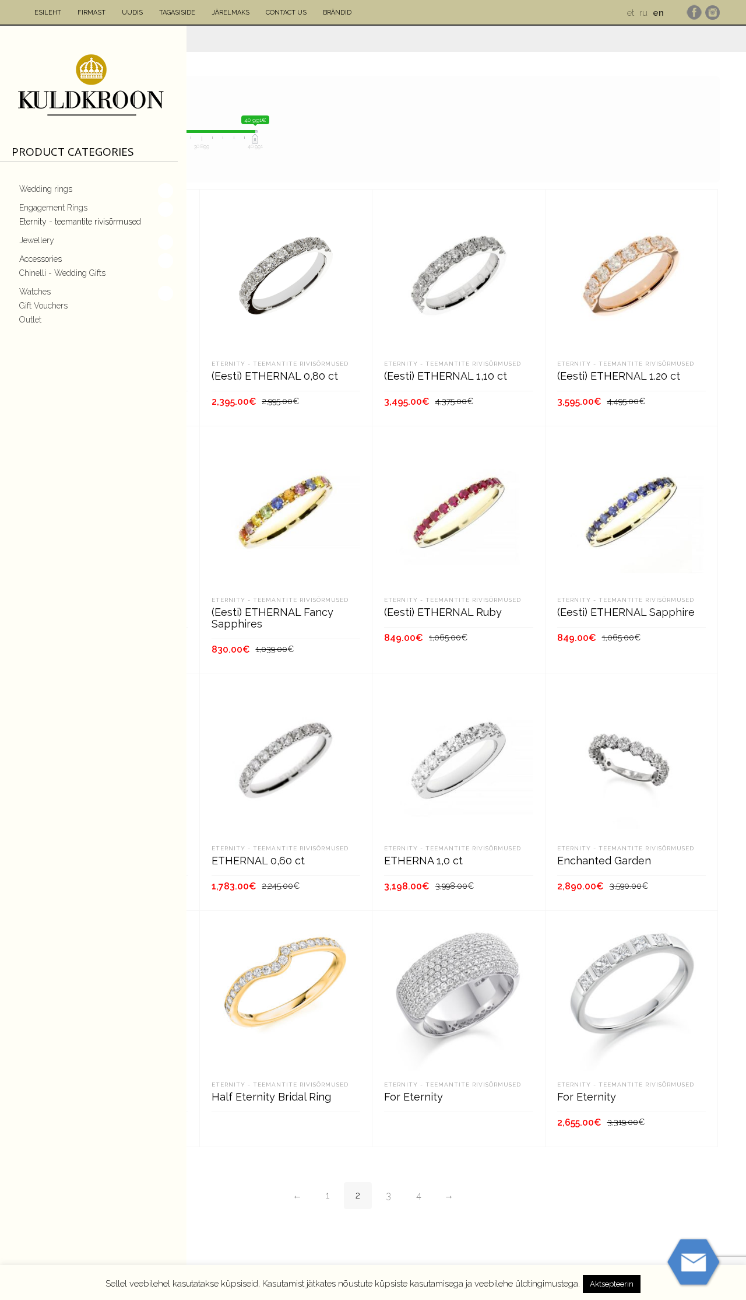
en (658, 13)
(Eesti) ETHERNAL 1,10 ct (445, 376)
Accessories (40, 259)
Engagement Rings (53, 207)
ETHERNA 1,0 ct (423, 860)
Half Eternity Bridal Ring (271, 1097)
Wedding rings (45, 189)
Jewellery (36, 240)
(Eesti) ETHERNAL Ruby (443, 612)
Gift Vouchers (43, 305)
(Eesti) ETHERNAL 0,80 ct (275, 376)
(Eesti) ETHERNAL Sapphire (626, 612)
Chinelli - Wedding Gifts (62, 273)
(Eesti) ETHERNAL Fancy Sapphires (272, 618)
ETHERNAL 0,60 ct (258, 860)
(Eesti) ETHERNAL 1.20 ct (618, 376)
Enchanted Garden (604, 860)
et (630, 13)
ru (643, 13)
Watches (35, 291)
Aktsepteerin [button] (612, 1284)
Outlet (30, 319)
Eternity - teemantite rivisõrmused (80, 221)
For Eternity (413, 1097)
